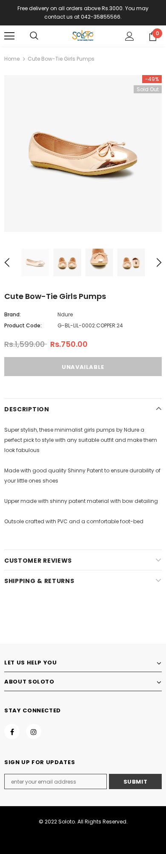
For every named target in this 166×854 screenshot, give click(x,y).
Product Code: (23, 325)
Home (12, 58)
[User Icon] (129, 36)
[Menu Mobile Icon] (9, 36)
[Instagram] (33, 731)
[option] (83, 153)
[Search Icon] (34, 36)
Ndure (65, 314)
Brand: (12, 314)
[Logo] (83, 35)
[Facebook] (12, 731)
